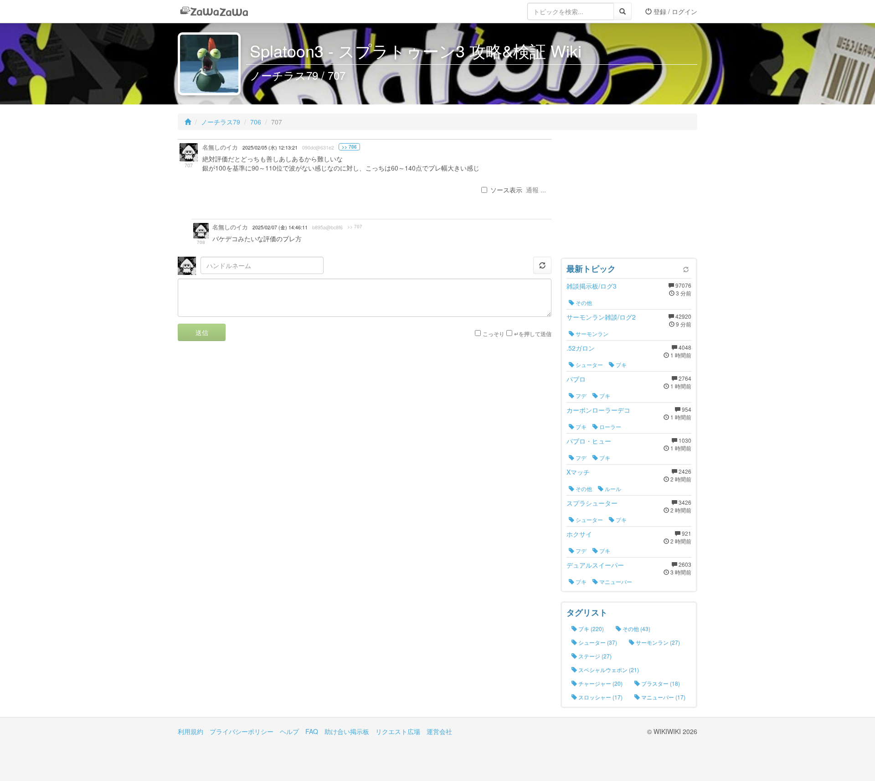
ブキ (620, 364)
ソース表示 (506, 189)
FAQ (311, 731)
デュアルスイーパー (595, 564)
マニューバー (615, 581)
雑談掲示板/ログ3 (591, 285)
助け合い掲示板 (346, 731)
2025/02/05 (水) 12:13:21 (270, 147)
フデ (580, 395)
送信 (202, 332)
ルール (612, 488)
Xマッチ (578, 471)
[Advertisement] (629, 196)
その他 (583, 302)
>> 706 (349, 147)
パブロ (576, 378)
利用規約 (190, 731)
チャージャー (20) (600, 683)
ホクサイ (579, 533)
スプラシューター (592, 502)
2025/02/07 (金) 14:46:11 (280, 227)
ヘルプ (289, 731)
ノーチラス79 (220, 121)
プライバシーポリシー (241, 731)
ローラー (609, 426)
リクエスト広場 (398, 731)
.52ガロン (580, 347)
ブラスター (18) (660, 683)
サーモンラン (591, 333)
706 (255, 121)
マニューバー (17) (662, 697)
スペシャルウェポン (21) (608, 669)
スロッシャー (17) (600, 697)
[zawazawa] (214, 11)
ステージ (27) (594, 656)
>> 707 (354, 226)
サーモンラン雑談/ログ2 (601, 316)
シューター (588, 364)
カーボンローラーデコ (598, 409)
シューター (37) (597, 642)
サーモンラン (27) (657, 642)
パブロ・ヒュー (588, 440)
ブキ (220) (590, 628)
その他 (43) (635, 628)
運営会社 (439, 731)
